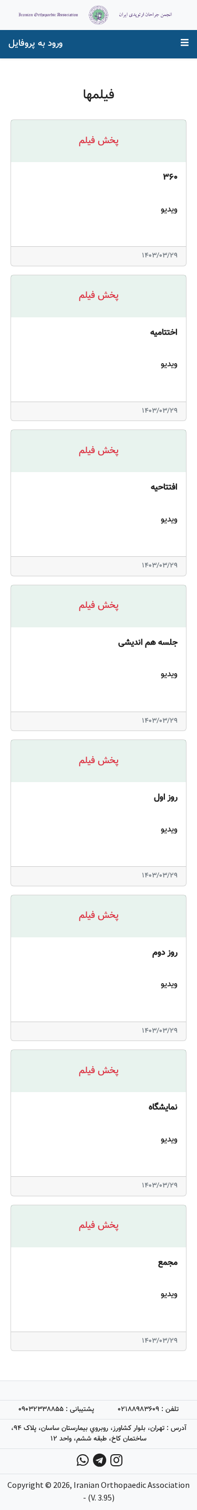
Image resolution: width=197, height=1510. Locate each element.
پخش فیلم (99, 141)
